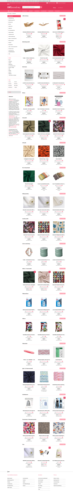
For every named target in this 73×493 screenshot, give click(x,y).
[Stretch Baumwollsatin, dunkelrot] (62, 59)
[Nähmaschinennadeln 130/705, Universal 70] (32, 311)
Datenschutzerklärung (57, 485)
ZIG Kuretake (40, 481)
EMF (44, 110)
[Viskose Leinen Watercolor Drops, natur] (32, 437)
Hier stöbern (62, 15)
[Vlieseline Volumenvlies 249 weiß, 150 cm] (47, 211)
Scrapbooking (9, 483)
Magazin (10, 131)
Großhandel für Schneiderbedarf (60, 84)
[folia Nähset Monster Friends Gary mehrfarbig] (45, 336)
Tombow (39, 487)
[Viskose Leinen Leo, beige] (47, 437)
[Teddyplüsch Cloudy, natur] (32, 160)
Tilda (39, 489)
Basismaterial (24, 11)
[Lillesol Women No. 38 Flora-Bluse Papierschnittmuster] (47, 412)
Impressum (56, 483)
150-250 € (16, 85)
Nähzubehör (10, 44)
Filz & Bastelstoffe (11, 30)
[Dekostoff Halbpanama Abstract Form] (62, 236)
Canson (39, 483)
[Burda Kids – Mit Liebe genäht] (30, 110)
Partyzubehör (57, 11)
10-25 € (15, 81)
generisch (15, 125)
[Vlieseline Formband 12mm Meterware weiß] (46, 462)
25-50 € (9, 83)
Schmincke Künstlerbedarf (42, 478)
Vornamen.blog (56, 481)
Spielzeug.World (56, 480)
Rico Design (40, 485)
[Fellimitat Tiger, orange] (47, 160)
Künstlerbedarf (43, 11)
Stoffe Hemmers (44, 59)
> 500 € (15, 87)
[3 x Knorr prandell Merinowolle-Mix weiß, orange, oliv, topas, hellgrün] (47, 185)
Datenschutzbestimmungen (44, 0)
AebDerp (9, 73)
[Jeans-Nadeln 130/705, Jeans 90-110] (62, 311)
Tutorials (17, 133)
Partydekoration (10, 485)
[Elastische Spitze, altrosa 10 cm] (47, 361)
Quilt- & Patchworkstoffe (12, 46)
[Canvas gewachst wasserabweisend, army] (32, 135)
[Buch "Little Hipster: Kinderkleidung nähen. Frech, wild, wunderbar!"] (45, 110)
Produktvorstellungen (12, 134)
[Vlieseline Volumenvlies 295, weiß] (32, 211)
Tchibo (29, 59)
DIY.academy (9, 13)
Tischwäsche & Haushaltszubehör (11, 51)
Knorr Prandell (59, 185)
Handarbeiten (37, 11)
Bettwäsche (10, 22)
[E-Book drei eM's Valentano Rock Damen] (62, 412)
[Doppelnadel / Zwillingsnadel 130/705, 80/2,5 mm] (47, 311)
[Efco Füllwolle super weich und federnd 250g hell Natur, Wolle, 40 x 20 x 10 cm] (60, 462)
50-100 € (15, 83)
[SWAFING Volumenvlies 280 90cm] (31, 462)
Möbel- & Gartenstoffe (12, 38)
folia (29, 336)
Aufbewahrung (11, 18)
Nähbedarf (31, 11)
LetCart (44, 386)
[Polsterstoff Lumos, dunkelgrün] (47, 135)
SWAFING (29, 462)
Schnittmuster (11, 48)
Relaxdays (29, 33)
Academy (60, 7)
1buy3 (9, 59)
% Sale (9, 92)
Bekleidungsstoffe (11, 20)
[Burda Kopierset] (62, 361)
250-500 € (10, 87)
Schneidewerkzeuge (26, 483)
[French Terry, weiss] (47, 59)
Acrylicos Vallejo (11, 67)
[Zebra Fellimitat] (62, 160)
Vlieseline (44, 462)
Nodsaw (59, 386)
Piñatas (8, 481)
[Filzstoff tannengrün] (32, 185)
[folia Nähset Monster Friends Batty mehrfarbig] (30, 336)
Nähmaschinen (11, 40)
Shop (54, 7)
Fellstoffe (10, 28)
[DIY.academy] (14, 7)
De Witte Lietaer (29, 84)
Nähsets (9, 42)
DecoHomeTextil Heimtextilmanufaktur (12, 127)
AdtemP (9, 72)
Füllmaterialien (11, 32)
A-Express (10, 61)
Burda (29, 110)
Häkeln (24, 481)
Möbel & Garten (56, 478)
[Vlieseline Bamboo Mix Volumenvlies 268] (62, 211)
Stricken (24, 480)
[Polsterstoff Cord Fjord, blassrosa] (47, 286)
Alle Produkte (11, 11)
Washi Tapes (9, 487)
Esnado (44, 261)
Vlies (9, 53)
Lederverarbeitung (11, 36)
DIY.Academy (11, 100)
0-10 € (9, 81)
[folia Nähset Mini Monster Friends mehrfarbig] (60, 336)
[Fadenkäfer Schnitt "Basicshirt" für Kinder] (61, 110)
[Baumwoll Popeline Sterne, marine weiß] (32, 386)
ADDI (9, 69)
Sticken (24, 485)
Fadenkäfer (59, 110)
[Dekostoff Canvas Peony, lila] (62, 135)
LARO (18, 125)
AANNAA (9, 62)
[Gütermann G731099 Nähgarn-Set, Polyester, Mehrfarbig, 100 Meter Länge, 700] (61, 33)
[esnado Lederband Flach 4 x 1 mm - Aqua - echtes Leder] (60, 261)
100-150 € (10, 85)
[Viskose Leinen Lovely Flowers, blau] (62, 437)
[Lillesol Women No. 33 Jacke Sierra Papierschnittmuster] (32, 412)
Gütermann (59, 33)
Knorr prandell (44, 185)
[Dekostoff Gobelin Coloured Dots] (47, 236)
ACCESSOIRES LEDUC (11, 65)
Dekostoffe (10, 26)
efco (59, 462)
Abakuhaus (10, 64)
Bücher (9, 24)
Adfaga (9, 70)
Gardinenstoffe (11, 34)
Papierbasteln (50, 11)
